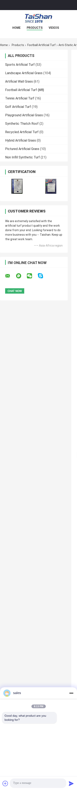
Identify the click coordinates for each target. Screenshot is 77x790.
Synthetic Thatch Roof (22, 124)
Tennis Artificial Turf (19, 98)
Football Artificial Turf (41, 45)
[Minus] (71, 693)
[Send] (71, 783)
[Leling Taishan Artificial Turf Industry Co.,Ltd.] (38, 18)
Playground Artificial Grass (24, 115)
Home (16, 27)
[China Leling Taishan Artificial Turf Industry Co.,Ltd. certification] (17, 186)
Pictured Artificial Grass (22, 149)
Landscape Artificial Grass (24, 73)
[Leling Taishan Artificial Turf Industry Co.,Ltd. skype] (43, 276)
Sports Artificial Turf (20, 65)
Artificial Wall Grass (19, 81)
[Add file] (5, 783)
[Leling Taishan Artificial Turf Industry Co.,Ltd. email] (10, 276)
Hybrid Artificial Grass (20, 140)
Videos (54, 27)
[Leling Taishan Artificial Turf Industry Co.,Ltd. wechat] (32, 276)
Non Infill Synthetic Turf (22, 157)
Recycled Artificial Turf (22, 132)
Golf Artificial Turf (18, 107)
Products (35, 27)
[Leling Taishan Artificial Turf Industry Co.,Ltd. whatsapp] (21, 276)
